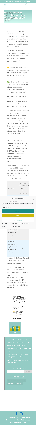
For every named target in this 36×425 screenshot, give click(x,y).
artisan (23, 380)
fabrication (10, 383)
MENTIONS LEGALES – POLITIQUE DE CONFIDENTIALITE (17, 403)
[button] (33, 200)
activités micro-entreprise (14, 380)
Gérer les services (7, 207)
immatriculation (18, 383)
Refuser (18, 215)
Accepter (18, 211)
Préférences (18, 220)
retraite (17, 36)
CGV (17, 408)
